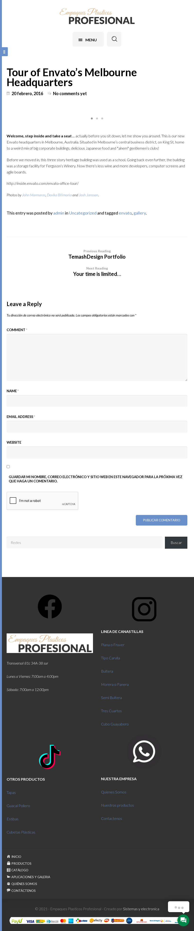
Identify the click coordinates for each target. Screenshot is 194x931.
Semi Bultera (111, 697)
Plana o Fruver (112, 644)
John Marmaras (33, 195)
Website (14, 442)
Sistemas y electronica (141, 908)
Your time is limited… (97, 271)
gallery (139, 212)
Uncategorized (83, 212)
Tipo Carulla (110, 658)
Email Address (21, 417)
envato (125, 212)
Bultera (107, 671)
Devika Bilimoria (59, 195)
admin (58, 212)
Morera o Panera (115, 684)
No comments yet (70, 93)
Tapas (11, 792)
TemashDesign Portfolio (97, 254)
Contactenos (111, 818)
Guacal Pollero (18, 805)
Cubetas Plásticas (21, 832)
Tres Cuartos (111, 710)
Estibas (12, 819)
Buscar (176, 542)
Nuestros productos (117, 805)
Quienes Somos (113, 792)
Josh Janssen (88, 195)
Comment (17, 330)
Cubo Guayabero (115, 724)
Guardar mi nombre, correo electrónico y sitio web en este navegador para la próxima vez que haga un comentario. (95, 479)
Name (13, 391)
